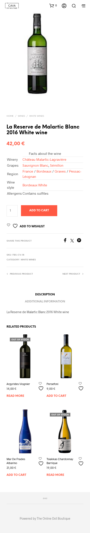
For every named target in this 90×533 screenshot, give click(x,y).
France (27, 171)
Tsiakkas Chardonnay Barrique (60, 461)
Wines (21, 116)
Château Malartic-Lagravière (44, 159)
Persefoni (52, 384)
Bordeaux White (34, 185)
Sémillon (56, 165)
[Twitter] (73, 241)
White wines (36, 116)
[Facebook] (66, 241)
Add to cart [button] (56, 396)
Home (10, 116)
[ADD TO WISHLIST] (41, 386)
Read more (15, 396)
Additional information (45, 301)
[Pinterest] (80, 241)
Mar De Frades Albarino (16, 461)
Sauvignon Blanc (35, 165)
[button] (53, 5)
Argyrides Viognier (18, 384)
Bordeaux (43, 171)
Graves (60, 171)
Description (45, 294)
